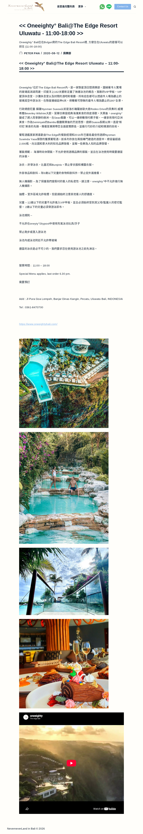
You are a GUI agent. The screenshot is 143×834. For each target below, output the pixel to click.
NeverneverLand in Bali (21, 828)
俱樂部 (67, 53)
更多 (80, 6)
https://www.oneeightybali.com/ (38, 324)
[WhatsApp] (102, 6)
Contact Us (122, 6)
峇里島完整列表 (66, 6)
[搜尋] (135, 7)
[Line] (109, 6)
